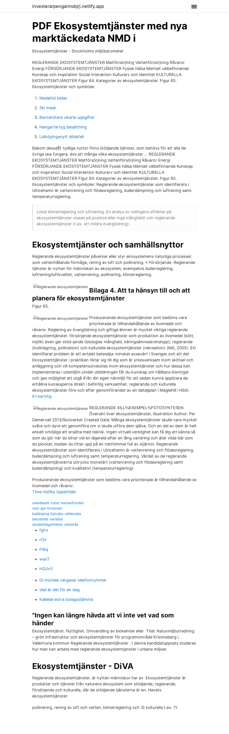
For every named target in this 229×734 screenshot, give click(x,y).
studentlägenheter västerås (55, 524)
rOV (43, 539)
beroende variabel (47, 519)
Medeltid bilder (53, 98)
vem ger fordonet (47, 508)
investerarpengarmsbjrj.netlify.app (68, 6)
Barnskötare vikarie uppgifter (67, 117)
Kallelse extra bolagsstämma (66, 599)
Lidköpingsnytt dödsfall (61, 136)
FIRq (43, 549)
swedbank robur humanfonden (58, 503)
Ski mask (47, 107)
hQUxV (46, 568)
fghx (43, 530)
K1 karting (41, 396)
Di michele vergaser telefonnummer (73, 580)
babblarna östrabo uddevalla (56, 513)
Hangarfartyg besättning (63, 127)
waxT (44, 559)
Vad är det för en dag (59, 589)
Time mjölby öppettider (54, 491)
